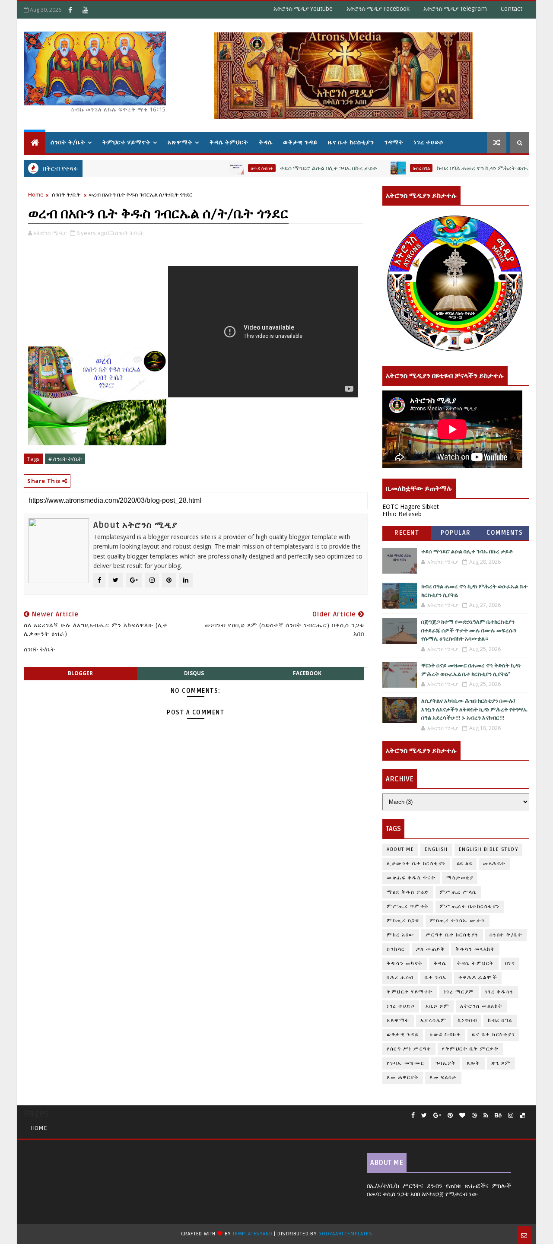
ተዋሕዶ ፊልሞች (478, 977)
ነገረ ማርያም (459, 992)
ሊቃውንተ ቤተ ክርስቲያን (416, 863)
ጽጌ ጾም (501, 1063)
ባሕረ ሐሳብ (400, 977)
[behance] (498, 1115)
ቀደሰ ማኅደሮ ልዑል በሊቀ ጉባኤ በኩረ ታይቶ (305, 168)
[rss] (485, 1115)
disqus (194, 673)
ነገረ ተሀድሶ (428, 142)
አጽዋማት (180, 142)
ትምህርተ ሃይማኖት (126, 142)
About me (400, 849)
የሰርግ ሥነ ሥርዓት (409, 1049)
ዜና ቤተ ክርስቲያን (351, 142)
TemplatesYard (252, 1234)
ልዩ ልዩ (465, 863)
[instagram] (510, 1115)
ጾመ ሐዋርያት (403, 1077)
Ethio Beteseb (402, 514)
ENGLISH (436, 849)
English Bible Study (488, 849)
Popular (456, 532)
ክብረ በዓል (398, 168)
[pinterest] (450, 1115)
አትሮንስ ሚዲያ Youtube (303, 9)
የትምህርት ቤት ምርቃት (470, 1049)
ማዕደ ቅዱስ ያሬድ (408, 892)
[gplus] (437, 1115)
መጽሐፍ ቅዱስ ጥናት (411, 878)
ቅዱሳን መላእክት (475, 949)
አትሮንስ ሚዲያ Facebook (378, 9)
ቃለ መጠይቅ (430, 949)
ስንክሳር (396, 949)
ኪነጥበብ (467, 1020)
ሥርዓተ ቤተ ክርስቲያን (452, 935)
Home (36, 194)
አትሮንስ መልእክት (481, 1006)
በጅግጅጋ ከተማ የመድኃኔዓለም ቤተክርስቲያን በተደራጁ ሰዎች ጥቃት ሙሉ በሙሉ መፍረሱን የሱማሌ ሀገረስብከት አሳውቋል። (468, 630)
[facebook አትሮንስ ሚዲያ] (70, 9)
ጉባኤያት (445, 1063)
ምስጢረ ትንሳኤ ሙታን (457, 920)
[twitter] (424, 1115)
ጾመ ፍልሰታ (443, 1077)
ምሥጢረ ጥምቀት (408, 906)
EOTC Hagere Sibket (410, 506)
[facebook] (413, 1115)
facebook (307, 673)
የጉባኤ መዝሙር (406, 1063)
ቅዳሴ (266, 142)
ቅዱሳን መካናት (405, 963)
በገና (510, 963)
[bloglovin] (462, 1115)
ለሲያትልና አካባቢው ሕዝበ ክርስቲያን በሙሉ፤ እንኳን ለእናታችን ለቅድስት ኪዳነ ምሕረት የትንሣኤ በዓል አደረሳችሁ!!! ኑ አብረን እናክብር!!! (474, 709)
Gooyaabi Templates (345, 1234)
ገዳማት (394, 142)
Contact (511, 9)
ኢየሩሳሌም (433, 1020)
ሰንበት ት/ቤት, (130, 233)
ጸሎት (473, 1063)
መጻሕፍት (494, 863)
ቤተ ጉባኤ (436, 977)
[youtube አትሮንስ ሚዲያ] (85, 9)
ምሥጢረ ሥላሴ (458, 892)
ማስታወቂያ (459, 878)
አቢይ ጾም (437, 1006)
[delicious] (522, 1115)
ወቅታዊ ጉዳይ (300, 142)
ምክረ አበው (401, 935)
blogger (80, 673)
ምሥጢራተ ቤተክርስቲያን (470, 906)
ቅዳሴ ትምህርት (229, 142)
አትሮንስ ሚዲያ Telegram (455, 9)
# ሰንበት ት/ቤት (65, 459)
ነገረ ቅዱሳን (499, 992)
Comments (504, 532)
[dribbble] (474, 1115)
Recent (406, 532)
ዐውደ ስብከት (238, 168)
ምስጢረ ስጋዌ (403, 920)
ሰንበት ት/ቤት (68, 142)
